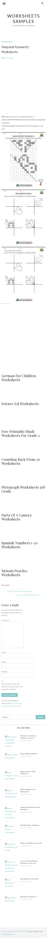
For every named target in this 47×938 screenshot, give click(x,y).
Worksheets (7, 42)
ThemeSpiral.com (7, 934)
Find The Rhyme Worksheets (29, 825)
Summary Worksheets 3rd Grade (19, 591)
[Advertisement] (23, 85)
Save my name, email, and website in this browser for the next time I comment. (12, 686)
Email (3, 662)
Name (4, 652)
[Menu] (4, 4)
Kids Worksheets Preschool (29, 879)
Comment (5, 620)
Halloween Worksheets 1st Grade (31, 843)
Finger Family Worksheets (29, 754)
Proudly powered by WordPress (13, 931)
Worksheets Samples (23, 18)
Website (4, 672)
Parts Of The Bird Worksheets (28, 595)
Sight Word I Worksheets (28, 897)
